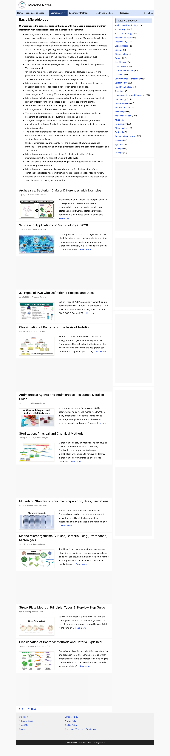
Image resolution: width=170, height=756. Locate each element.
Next (35, 709)
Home (20, 13)
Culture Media (121, 66)
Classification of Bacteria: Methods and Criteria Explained (60, 642)
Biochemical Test (123, 37)
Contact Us (24, 729)
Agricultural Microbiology (126, 25)
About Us (23, 725)
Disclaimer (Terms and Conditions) (81, 729)
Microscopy (120, 111)
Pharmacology (121, 128)
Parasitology (121, 124)
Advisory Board (26, 721)
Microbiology (57, 13)
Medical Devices (122, 107)
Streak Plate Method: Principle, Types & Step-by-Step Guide (62, 607)
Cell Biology (120, 62)
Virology (119, 148)
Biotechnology (121, 54)
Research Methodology (125, 136)
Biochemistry (121, 42)
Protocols (119, 132)
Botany (118, 58)
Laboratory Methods (78, 13)
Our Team (23, 717)
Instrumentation (122, 103)
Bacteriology (121, 29)
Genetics (119, 91)
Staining (119, 140)
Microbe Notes (40, 5)
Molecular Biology (123, 116)
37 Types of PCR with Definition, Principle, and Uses (56, 293)
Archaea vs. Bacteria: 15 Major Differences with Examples (60, 190)
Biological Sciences (35, 13)
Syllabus (119, 144)
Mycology (119, 120)
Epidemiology (121, 83)
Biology (118, 50)
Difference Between (124, 70)
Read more (64, 218)
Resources (124, 13)
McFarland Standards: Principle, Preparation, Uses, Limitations (63, 501)
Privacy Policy (71, 721)
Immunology (120, 99)
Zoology (118, 153)
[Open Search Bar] (148, 13)
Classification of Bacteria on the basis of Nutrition (55, 327)
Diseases (119, 74)
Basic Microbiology (123, 33)
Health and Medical (104, 13)
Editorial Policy (71, 717)
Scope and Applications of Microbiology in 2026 (53, 225)
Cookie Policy (71, 725)
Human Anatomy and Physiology (130, 95)
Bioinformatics (121, 46)
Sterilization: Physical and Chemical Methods (51, 433)
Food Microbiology (123, 87)
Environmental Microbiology (128, 79)
